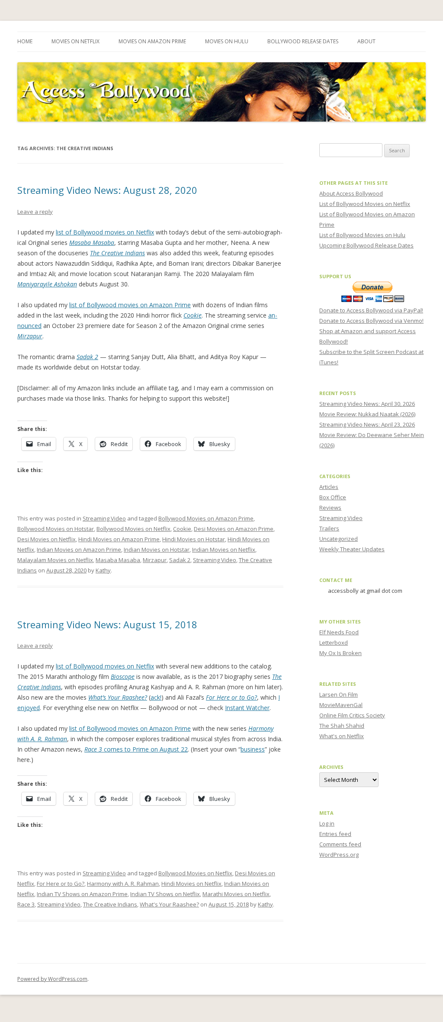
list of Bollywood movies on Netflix (105, 232)
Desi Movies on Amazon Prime (233, 529)
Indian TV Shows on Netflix (165, 894)
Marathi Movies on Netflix (236, 894)
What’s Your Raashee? (117, 697)
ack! (156, 697)
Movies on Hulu (226, 41)
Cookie (192, 315)
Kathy (103, 570)
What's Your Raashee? (169, 904)
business (253, 749)
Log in (326, 823)
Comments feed (340, 844)
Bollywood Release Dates (302, 41)
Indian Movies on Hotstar (156, 549)
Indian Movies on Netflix (223, 549)
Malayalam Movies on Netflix (55, 560)
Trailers (329, 528)
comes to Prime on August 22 (136, 749)
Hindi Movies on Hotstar (193, 539)
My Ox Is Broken (340, 653)
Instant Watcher (247, 708)
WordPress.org (339, 854)
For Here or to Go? (231, 697)
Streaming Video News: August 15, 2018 (107, 624)
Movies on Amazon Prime (152, 41)
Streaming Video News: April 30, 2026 (367, 404)
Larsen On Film (338, 694)
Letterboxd (333, 642)
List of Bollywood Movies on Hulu (362, 235)
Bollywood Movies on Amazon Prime (206, 518)
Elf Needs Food (339, 632)
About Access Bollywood (351, 193)
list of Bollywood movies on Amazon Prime (130, 305)
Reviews (330, 507)
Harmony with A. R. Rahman (123, 883)
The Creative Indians (117, 253)
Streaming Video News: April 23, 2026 (367, 424)
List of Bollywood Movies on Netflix (364, 204)
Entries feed (335, 834)
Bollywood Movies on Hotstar (55, 529)
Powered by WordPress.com (52, 979)
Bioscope (123, 676)
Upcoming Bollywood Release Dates (366, 245)
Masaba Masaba (91, 242)
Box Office (332, 497)
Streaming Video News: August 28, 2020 (107, 189)
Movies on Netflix (75, 41)
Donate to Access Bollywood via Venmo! (371, 321)
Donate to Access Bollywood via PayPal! (371, 310)
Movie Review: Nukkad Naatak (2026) (367, 414)
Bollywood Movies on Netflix (133, 529)
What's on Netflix (341, 736)
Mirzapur (29, 336)
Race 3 (26, 904)
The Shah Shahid (341, 726)
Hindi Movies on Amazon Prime (119, 539)
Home (24, 41)
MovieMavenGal (341, 705)
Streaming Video (104, 518)
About (366, 41)
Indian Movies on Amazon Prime (79, 549)
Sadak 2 (87, 357)
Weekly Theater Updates (352, 549)
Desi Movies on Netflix (46, 539)
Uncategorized (338, 539)
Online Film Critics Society (352, 715)
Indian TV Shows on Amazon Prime (82, 894)
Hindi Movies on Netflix (191, 883)
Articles (328, 487)
